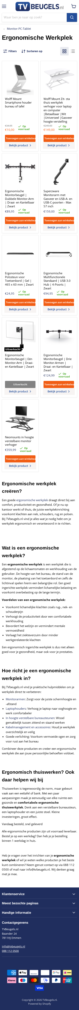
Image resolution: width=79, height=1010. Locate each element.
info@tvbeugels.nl (13, 946)
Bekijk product (19, 145)
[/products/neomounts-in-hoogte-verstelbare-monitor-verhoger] (20, 417)
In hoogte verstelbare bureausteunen (30, 718)
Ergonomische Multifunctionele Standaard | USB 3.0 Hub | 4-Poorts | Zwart (57, 280)
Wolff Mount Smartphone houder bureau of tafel (18, 102)
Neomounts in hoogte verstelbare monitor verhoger (19, 441)
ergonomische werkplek (32, 500)
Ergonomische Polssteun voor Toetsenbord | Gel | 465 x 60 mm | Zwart (19, 278)
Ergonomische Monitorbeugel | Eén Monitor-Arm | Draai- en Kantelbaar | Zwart (19, 360)
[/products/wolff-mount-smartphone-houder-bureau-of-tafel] (20, 79)
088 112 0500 (10, 951)
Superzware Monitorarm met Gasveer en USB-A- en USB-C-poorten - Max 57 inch (58, 198)
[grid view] (64, 51)
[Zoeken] (72, 17)
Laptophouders (16, 708)
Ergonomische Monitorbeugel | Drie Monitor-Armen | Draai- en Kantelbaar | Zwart (58, 362)
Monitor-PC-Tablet (18, 28)
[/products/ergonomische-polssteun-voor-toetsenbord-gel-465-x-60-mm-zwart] (20, 253)
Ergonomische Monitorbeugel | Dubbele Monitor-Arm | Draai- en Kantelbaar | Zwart (19, 198)
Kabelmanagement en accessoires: (28, 727)
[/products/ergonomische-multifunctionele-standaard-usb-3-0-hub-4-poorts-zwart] (59, 253)
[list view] (73, 51)
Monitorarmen (15, 699)
